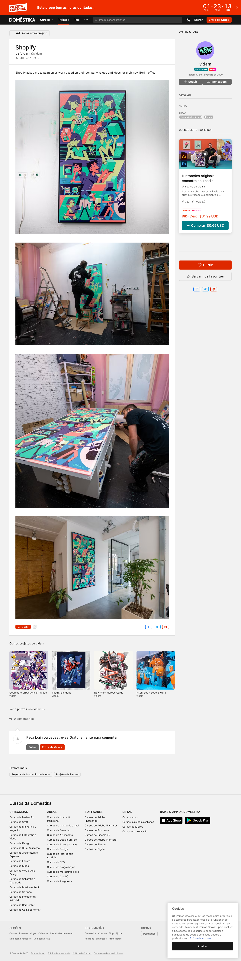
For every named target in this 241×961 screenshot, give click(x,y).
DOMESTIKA (22, 20)
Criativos (43, 933)
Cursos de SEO (56, 862)
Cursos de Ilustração (21, 817)
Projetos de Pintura (67, 774)
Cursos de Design (19, 843)
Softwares (94, 812)
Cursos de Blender (96, 844)
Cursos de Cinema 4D (97, 834)
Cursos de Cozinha (20, 891)
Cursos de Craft (18, 821)
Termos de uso (38, 953)
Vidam (31, 53)
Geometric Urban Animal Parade (28, 692)
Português (149, 933)
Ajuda (119, 933)
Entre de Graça (52, 747)
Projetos (63, 20)
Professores (115, 938)
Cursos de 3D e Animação (24, 847)
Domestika (90, 933)
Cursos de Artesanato (60, 834)
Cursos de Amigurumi (59, 881)
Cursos (13, 933)
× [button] (237, 7)
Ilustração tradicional (191, 117)
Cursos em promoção (134, 831)
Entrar (198, 20)
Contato (102, 933)
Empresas (101, 938)
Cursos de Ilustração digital (63, 825)
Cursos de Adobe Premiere (101, 839)
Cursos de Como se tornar (24, 909)
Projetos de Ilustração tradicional (31, 774)
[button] (86, 20)
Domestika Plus (42, 938)
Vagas (33, 933)
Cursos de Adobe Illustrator (101, 825)
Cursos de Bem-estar (21, 904)
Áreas (52, 812)
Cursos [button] (45, 20)
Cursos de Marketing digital (63, 871)
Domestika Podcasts (20, 938)
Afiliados (89, 938)
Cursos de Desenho (58, 830)
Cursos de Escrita (19, 860)
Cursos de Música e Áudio (24, 887)
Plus (76, 20)
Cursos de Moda (19, 865)
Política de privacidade (59, 953)
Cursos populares (132, 826)
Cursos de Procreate (97, 830)
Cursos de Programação (61, 867)
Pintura (208, 117)
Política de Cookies (82, 953)
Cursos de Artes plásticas (62, 844)
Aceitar (202, 946)
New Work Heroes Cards (108, 692)
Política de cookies (200, 938)
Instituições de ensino (61, 933)
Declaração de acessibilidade (108, 953)
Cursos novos (130, 817)
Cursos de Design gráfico (62, 839)
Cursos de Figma (94, 849)
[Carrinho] (188, 20)
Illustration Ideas (61, 692)
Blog (111, 933)
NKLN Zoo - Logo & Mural (151, 692)
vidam (40, 643)
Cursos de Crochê (57, 876)
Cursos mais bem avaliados (138, 821)
